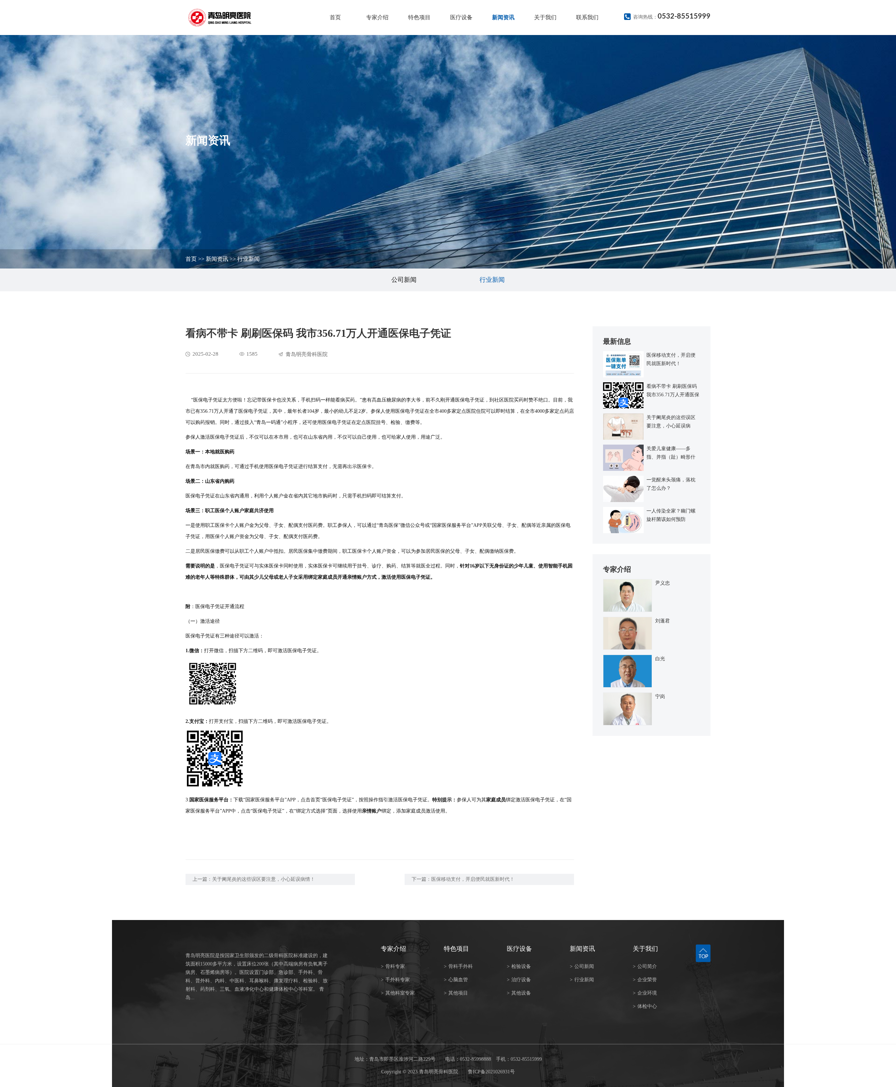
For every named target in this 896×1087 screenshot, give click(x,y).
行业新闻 (248, 259)
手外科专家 (395, 979)
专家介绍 (377, 17)
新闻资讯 (503, 17)
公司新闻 (403, 279)
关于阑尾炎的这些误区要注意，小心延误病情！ (263, 879)
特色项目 (419, 17)
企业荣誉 (645, 979)
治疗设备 (519, 979)
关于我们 (545, 17)
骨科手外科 (458, 966)
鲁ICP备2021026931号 (491, 1071)
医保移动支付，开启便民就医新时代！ (472, 879)
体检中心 (645, 1006)
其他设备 (519, 993)
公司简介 (645, 966)
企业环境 (645, 993)
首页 (335, 17)
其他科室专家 (398, 993)
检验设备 (519, 966)
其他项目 (456, 993)
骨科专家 (393, 966)
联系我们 (587, 17)
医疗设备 (461, 17)
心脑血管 (456, 979)
